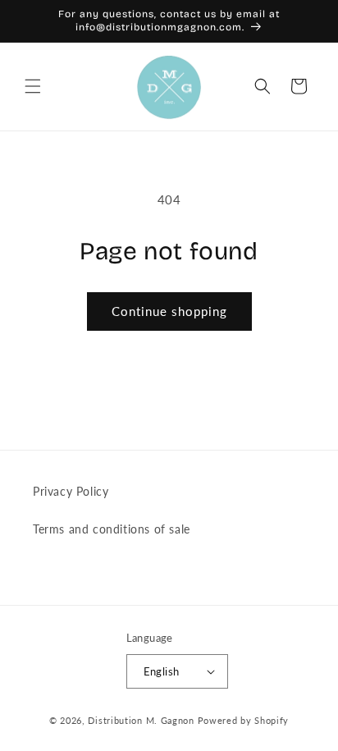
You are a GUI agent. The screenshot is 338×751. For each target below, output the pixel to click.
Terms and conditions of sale (111, 529)
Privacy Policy (70, 491)
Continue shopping (169, 311)
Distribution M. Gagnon (141, 720)
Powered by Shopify (244, 720)
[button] (33, 86)
